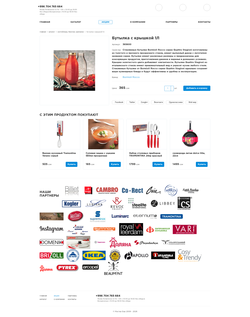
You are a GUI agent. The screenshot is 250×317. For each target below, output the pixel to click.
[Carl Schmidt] (185, 203)
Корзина (207, 7)
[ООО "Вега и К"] (52, 216)
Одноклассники (176, 102)
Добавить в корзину (196, 88)
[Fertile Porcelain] (190, 190)
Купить (72, 164)
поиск (183, 7)
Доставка (159, 7)
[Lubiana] (96, 203)
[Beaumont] (113, 268)
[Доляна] (46, 268)
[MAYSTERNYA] (115, 255)
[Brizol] (52, 255)
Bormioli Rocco (131, 77)
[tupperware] (99, 242)
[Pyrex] (67, 268)
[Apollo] (136, 255)
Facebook (119, 102)
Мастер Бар (125, 8)
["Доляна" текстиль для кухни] (120, 242)
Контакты (204, 22)
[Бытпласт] (104, 229)
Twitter (132, 102)
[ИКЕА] (94, 255)
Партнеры (172, 22)
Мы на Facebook (84, 7)
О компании (137, 22)
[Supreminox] (97, 216)
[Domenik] (52, 242)
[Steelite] (137, 203)
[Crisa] (153, 190)
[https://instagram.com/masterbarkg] (52, 229)
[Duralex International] (171, 190)
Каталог (76, 22)
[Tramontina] (171, 216)
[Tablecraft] (75, 216)
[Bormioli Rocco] (88, 190)
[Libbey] (163, 203)
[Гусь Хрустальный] (173, 242)
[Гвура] (78, 242)
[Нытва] (73, 255)
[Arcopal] (91, 268)
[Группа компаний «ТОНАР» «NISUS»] (78, 229)
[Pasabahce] (146, 242)
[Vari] (185, 229)
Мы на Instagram (88, 7)
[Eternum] (145, 216)
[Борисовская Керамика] (158, 229)
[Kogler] (71, 203)
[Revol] (117, 203)
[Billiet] (72, 190)
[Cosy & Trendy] (190, 255)
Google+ (144, 102)
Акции (105, 22)
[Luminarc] (120, 216)
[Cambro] (107, 190)
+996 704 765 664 (50, 6)
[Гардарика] (163, 255)
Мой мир (192, 102)
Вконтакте (158, 102)
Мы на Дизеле (99, 7)
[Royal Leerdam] (131, 229)
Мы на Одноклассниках (93, 7)
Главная (45, 22)
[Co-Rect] (132, 190)
